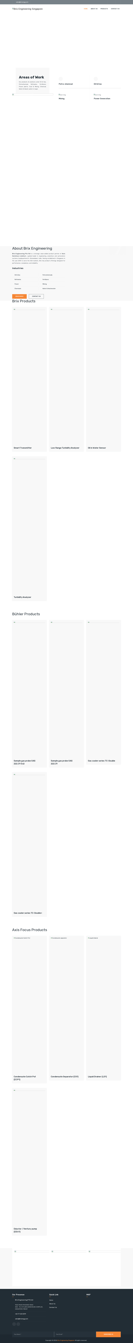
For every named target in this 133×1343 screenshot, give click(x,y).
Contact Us (115, 9)
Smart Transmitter (23, 448)
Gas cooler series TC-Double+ (28, 913)
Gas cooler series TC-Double (101, 761)
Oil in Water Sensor (97, 448)
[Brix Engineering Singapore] (27, 8)
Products (104, 9)
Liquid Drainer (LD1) (97, 1076)
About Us (94, 9)
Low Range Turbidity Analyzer (65, 448)
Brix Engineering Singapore (66, 1340)
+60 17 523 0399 (20, 1314)
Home (86, 9)
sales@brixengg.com (22, 2)
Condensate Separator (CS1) (64, 1076)
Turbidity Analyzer (22, 597)
